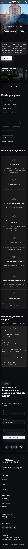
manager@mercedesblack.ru (9, 518)
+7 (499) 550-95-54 (7, 514)
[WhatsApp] (7, 447)
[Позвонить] (21, 447)
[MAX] (12, 447)
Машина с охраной (7, 133)
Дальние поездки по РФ (9, 104)
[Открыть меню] (2, 2)
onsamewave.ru (16, 542)
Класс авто (5, 419)
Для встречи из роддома (9, 113)
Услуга (4, 410)
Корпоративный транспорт (9, 129)
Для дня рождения (7, 117)
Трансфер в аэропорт (7, 137)
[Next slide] (16, 86)
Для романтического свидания (10, 121)
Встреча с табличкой (7, 100)
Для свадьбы (5, 125)
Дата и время (6, 427)
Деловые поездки (7, 108)
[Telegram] (16, 447)
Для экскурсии (16, 125)
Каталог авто (5, 489)
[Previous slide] (11, 86)
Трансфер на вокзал (7, 141)
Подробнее (6, 58)
